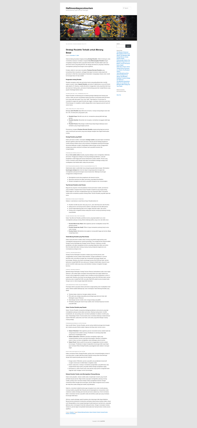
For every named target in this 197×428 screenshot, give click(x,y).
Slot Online (101, 39)
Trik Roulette (73, 413)
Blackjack (73, 39)
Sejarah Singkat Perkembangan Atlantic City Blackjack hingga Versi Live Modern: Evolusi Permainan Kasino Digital (123, 62)
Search (118, 43)
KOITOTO (80, 39)
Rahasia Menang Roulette (83, 412)
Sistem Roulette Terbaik (94, 412)
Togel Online (118, 39)
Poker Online (88, 39)
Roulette (95, 39)
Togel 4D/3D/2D (109, 39)
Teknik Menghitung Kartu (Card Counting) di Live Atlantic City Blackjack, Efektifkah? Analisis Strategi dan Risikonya (123, 76)
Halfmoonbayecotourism (79, 8)
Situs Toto (119, 95)
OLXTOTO (102, 421)
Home (67, 39)
